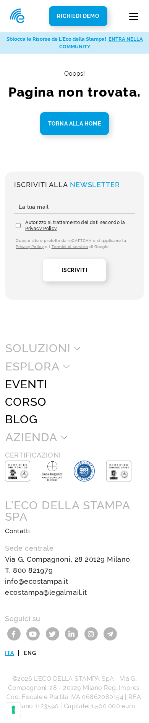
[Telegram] (110, 633)
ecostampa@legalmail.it (46, 592)
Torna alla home (74, 124)
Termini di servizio (70, 246)
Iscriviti (74, 270)
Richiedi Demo (78, 16)
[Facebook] (14, 633)
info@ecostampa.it (36, 581)
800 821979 (33, 570)
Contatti (17, 531)
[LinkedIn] (73, 633)
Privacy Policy (41, 228)
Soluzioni (37, 348)
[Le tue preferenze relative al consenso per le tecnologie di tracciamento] (13, 709)
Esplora (32, 367)
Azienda (31, 437)
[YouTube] (34, 633)
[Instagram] (92, 633)
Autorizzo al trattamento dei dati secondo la (75, 225)
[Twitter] (53, 633)
